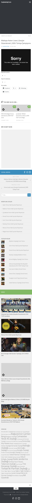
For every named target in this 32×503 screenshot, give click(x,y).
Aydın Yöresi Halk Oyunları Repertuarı (12, 205)
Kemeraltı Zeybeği (12, 448)
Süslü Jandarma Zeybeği (14, 460)
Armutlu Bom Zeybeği (7, 432)
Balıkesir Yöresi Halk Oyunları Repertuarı (13, 209)
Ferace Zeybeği (6, 446)
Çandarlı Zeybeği (15, 473)
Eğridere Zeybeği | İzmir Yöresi (17, 241)
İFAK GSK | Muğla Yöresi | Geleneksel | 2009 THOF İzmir (7, 116)
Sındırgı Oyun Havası (16, 461)
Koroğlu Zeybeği (23, 450)
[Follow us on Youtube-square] (30, 172)
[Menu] (30, 2)
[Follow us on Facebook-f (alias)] (25, 172)
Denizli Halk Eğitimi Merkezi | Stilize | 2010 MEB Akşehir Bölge (15, 400)
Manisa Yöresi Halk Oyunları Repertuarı (13, 228)
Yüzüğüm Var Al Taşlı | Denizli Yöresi (18, 278)
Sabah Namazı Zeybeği (18, 454)
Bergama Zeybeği (11, 436)
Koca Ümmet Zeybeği (12, 450)
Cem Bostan (6, 46)
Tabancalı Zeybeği (8, 463)
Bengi (3, 436)
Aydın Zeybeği (23, 432)
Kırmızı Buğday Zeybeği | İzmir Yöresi (18, 259)
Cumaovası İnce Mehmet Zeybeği (14, 441)
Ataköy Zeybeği (16, 432)
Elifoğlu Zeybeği (14, 443)
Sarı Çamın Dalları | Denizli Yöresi (17, 269)
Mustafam (7, 455)
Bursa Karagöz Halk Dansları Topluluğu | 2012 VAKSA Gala (14, 354)
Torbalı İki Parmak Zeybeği (14, 468)
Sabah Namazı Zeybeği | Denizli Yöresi (19, 283)
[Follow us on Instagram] (27, 172)
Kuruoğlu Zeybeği (15, 452)
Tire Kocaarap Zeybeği (13, 465)
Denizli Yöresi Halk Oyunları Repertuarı (12, 216)
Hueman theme (24, 494)
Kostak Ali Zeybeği (5, 452)
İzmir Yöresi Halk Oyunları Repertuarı (12, 220)
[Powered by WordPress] (10, 494)
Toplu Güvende (21, 466)
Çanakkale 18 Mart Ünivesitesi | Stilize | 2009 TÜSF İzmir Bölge (22, 116)
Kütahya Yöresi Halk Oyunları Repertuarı (13, 224)
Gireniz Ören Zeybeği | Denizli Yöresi (18, 274)
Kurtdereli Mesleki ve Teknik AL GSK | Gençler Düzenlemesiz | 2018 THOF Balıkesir (12, 421)
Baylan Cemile (8, 434)
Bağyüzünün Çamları (21, 434)
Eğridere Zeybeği (22, 443)
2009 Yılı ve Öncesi (6, 36)
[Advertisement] (16, 17)
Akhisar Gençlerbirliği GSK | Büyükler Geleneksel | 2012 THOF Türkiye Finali (18, 265)
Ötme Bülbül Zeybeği (17, 475)
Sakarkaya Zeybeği (16, 457)
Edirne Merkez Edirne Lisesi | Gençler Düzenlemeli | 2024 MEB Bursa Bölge (15, 380)
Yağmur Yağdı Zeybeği (21, 471)
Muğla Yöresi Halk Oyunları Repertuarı (12, 231)
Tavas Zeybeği (19, 464)
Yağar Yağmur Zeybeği (10, 471)
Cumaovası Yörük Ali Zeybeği (14, 437)
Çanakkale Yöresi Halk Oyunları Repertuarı (13, 212)
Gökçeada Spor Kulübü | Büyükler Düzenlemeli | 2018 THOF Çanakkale (14, 315)
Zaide (10, 473)
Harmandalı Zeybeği (16, 446)
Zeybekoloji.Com (6, 2)
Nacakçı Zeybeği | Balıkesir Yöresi (17, 255)
